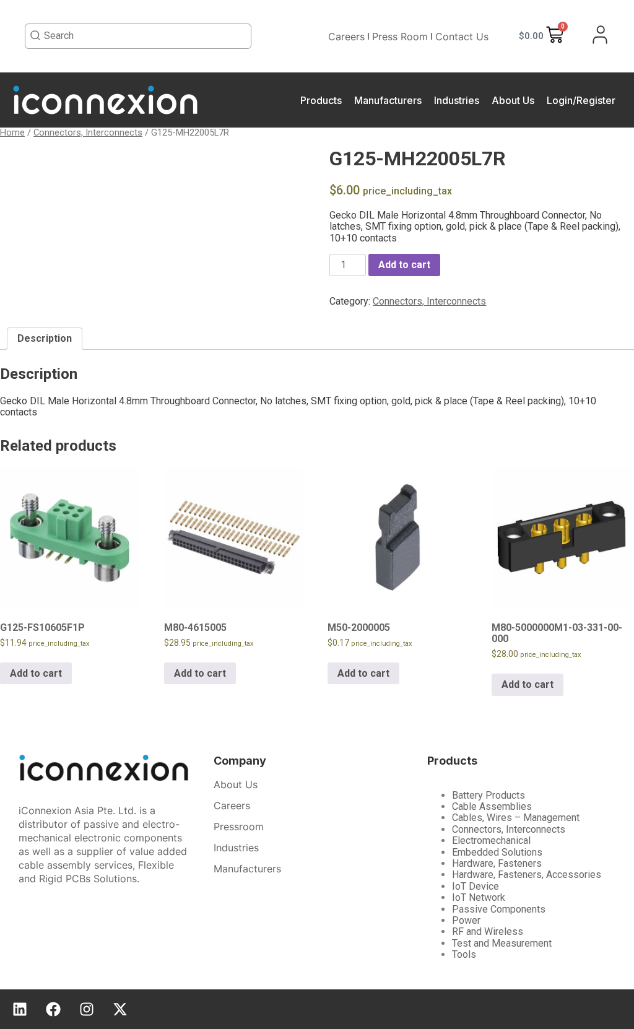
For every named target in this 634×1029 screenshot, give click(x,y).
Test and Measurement (502, 943)
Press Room (400, 36)
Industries (456, 100)
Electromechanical (491, 840)
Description (44, 338)
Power (466, 920)
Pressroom (239, 826)
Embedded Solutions (497, 852)
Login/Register (581, 100)
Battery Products (488, 795)
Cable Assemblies (492, 806)
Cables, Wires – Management (516, 817)
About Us (513, 100)
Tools (464, 954)
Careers (346, 36)
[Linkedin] (19, 1009)
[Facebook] (53, 1009)
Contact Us (462, 36)
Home (12, 132)
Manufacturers (388, 100)
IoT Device (475, 886)
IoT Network (478, 897)
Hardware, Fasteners (497, 863)
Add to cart (404, 265)
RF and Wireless (487, 931)
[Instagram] (86, 1009)
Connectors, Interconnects (87, 132)
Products (321, 100)
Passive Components (498, 909)
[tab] (44, 339)
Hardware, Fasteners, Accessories (526, 874)
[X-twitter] (120, 1009)
